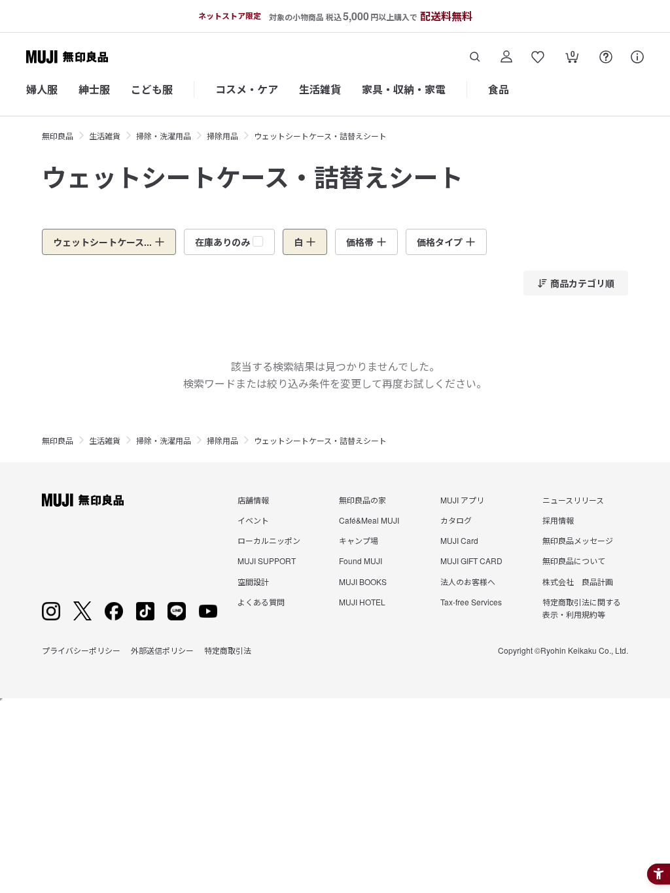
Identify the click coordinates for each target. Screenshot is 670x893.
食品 (498, 89)
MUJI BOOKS (363, 581)
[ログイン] (506, 57)
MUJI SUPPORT (267, 560)
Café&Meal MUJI (369, 520)
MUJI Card (459, 540)
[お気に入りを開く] (537, 56)
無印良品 (57, 135)
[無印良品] (83, 500)
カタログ (456, 520)
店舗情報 (253, 499)
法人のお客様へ (467, 581)
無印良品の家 (362, 499)
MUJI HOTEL (362, 601)
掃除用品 (222, 135)
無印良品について (573, 560)
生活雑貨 (320, 89)
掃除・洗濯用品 (163, 135)
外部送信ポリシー (162, 650)
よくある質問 (261, 601)
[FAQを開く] (605, 56)
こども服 (152, 89)
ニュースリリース (573, 499)
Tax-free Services (471, 601)
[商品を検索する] (475, 56)
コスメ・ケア (246, 89)
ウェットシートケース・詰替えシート (320, 135)
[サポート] (637, 57)
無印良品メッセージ (577, 540)
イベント (253, 520)
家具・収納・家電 (404, 89)
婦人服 (42, 89)
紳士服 (94, 89)
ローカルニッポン (269, 540)
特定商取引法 (227, 650)
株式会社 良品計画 (577, 581)
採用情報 (558, 520)
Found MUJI (360, 560)
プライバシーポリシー (81, 650)
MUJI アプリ (462, 499)
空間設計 (253, 581)
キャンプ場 (358, 540)
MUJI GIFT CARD (471, 560)
